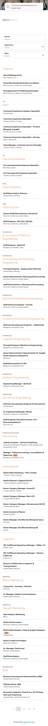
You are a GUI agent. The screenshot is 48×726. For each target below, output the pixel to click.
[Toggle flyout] (43, 46)
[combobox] (4, 47)
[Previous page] (14, 709)
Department (8, 45)
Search (7, 37)
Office (6, 53)
